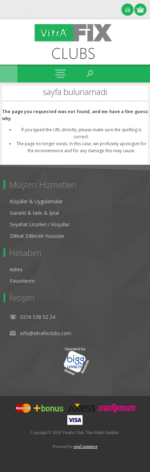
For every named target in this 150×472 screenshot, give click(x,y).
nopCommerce (86, 446)
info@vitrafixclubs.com (45, 333)
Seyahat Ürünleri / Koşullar (39, 224)
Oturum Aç (127, 9)
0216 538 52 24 (37, 317)
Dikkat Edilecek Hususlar (37, 236)
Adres (16, 269)
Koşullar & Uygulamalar (36, 201)
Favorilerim (22, 281)
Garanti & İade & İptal (34, 212)
